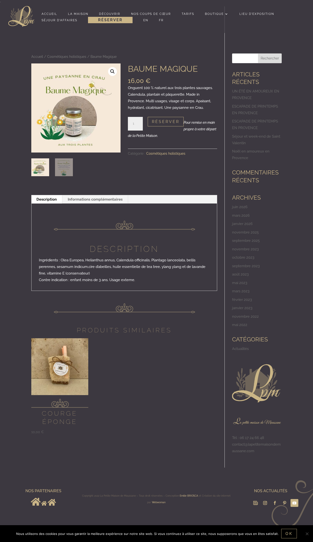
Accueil (49, 14)
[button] (112, 71)
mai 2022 (239, 325)
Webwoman (159, 502)
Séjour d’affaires (59, 20)
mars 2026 (241, 215)
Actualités (240, 349)
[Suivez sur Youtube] (294, 503)
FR (161, 20)
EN (145, 20)
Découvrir (109, 14)
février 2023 (242, 299)
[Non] (306, 533)
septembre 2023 (246, 266)
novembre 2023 (245, 249)
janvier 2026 (242, 224)
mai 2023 (239, 283)
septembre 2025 (246, 240)
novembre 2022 (245, 316)
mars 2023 (240, 291)
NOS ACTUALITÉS (270, 491)
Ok (289, 533)
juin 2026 (239, 207)
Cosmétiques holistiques (66, 57)
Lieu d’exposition (256, 14)
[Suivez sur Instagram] (265, 503)
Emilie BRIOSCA (189, 495)
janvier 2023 (242, 308)
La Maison (78, 14)
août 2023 (240, 274)
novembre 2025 (245, 232)
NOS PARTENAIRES (43, 491)
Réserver (110, 20)
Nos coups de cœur (151, 14)
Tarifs (188, 14)
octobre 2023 (243, 257)
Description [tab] (46, 199)
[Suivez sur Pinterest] (285, 503)
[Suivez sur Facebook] (275, 503)
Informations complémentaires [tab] (95, 199)
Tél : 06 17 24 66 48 (248, 438)
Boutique (214, 14)
